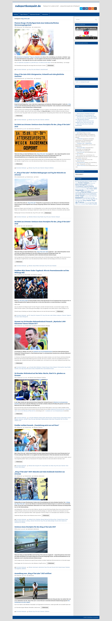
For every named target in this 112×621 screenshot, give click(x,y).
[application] (86, 33)
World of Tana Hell (81, 165)
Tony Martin (65, 419)
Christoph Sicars (27, 27)
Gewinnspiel (31, 128)
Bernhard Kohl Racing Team (50, 519)
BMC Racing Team (92, 183)
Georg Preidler (40, 216)
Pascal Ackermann (93, 194)
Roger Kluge (90, 197)
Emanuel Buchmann (85, 187)
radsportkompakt (44, 69)
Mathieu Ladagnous (57, 315)
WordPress (90, 617)
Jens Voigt (21, 368)
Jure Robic (25, 419)
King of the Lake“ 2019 (42, 154)
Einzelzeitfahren (77, 187)
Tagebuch (40, 274)
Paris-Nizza (82, 194)
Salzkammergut (61, 567)
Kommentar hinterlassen (21, 69)
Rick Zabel (85, 197)
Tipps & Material (24, 14)
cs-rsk (25, 128)
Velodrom (17, 420)
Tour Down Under (18, 316)
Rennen (37, 176)
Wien (20, 420)
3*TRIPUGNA (80, 138)
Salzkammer (64, 520)
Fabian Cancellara (93, 187)
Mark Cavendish (78, 193)
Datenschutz (45, 14)
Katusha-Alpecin (87, 190)
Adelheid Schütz (32, 519)
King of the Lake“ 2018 (42, 251)
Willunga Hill (25, 316)
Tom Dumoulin (78, 200)
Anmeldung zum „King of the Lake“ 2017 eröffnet (33, 573)
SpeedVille (79, 159)
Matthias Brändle (45, 419)
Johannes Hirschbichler (35, 520)
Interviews (48, 325)
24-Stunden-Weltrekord (34, 417)
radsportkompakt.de (28, 6)
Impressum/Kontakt (35, 14)
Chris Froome (89, 184)
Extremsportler (61, 367)
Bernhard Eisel (49, 417)
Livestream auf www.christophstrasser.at (42, 351)
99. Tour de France (80, 181)
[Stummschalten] (93, 38)
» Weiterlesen (50, 65)
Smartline (96, 617)
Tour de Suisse (86, 202)
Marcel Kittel (86, 192)
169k (78, 133)
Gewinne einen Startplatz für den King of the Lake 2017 (35, 527)
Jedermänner (38, 78)
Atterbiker (31, 216)
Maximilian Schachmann (86, 193)
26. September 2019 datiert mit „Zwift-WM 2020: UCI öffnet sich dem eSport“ (34, 62)
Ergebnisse (36, 475)
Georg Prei (33, 315)
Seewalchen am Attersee (20, 522)
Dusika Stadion (64, 417)
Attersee (30, 119)
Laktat (51, 315)
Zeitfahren (47, 119)
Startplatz (54, 265)
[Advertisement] (86, 98)
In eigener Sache (37, 27)
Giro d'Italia (51, 465)
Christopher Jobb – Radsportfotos (84, 143)
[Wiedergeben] (77, 38)
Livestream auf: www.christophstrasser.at (54, 410)
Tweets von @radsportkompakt (82, 81)
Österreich (42, 119)
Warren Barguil (21, 467)
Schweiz (33, 368)
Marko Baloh (38, 419)
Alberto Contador (89, 181)
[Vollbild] (95, 38)
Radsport (38, 69)
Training (16, 14)
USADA (79, 204)
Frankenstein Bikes (81, 147)
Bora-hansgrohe (36, 465)
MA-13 (78, 155)
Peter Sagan (79, 196)
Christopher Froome (81, 186)
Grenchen (17, 368)
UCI (76, 204)
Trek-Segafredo (18, 568)
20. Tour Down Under (23, 300)
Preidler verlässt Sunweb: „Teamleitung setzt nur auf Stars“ (37, 425)
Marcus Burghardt (94, 192)
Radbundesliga (51, 520)
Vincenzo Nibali (84, 204)
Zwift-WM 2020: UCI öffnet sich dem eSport (86, 116)
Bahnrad (35, 325)
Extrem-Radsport (41, 325)
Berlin (44, 417)
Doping (91, 186)
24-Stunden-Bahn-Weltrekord (35, 367)
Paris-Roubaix (87, 194)
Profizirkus (35, 274)
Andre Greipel (83, 183)
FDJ (29, 315)
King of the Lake (32, 69)
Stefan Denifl (51, 419)
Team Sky (95, 198)
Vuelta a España (92, 204)
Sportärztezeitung (81, 162)
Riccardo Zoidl (58, 520)
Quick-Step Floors (93, 195)
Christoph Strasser (45, 367)
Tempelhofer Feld (39, 368)
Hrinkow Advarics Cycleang (24, 520)
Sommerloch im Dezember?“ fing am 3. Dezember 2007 (29, 57)
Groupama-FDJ (39, 315)
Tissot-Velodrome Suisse (48, 368)
